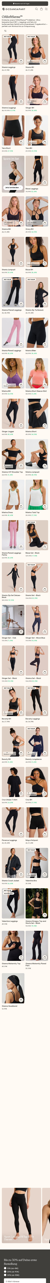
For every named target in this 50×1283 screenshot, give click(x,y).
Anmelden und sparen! (25, 649)
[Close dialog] (45, 627)
